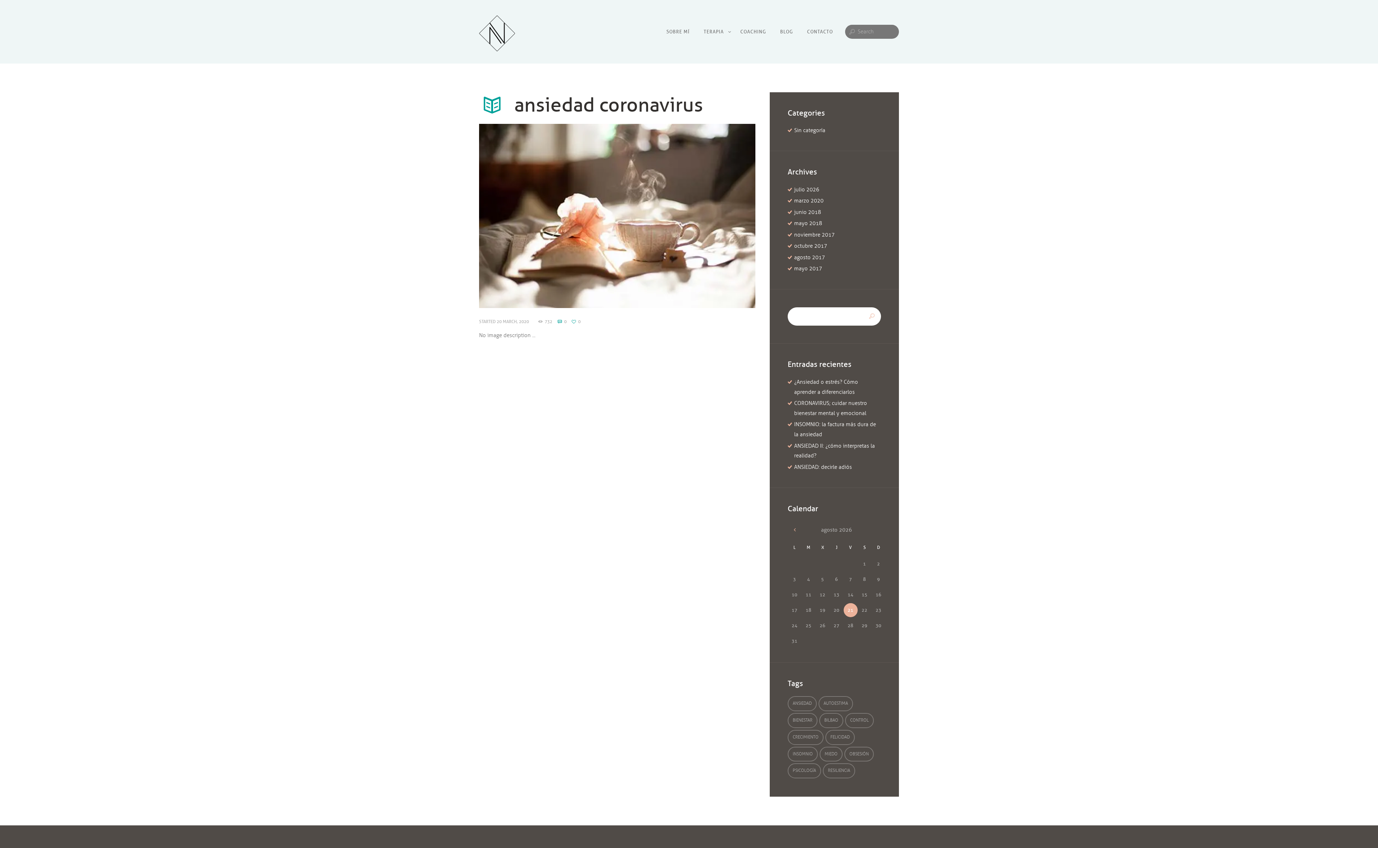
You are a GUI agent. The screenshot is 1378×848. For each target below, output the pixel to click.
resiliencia (839, 770)
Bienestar (802, 720)
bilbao (831, 720)
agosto (809, 257)
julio (806, 189)
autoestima (836, 703)
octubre (810, 246)
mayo (808, 223)
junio (807, 212)
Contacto (820, 31)
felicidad (840, 737)
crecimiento (806, 737)
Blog (786, 31)
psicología (804, 770)
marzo (809, 200)
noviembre (814, 235)
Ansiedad (802, 703)
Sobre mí (678, 31)
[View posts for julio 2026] (794, 530)
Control (859, 720)
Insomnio (803, 753)
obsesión (859, 753)
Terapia (714, 31)
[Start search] (851, 32)
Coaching (753, 31)
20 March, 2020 (513, 321)
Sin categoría (809, 130)
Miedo (831, 753)
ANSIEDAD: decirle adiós (823, 467)
